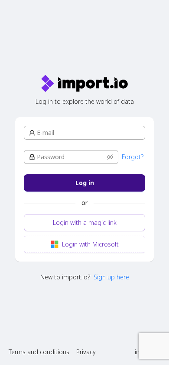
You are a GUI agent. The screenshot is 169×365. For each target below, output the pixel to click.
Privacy (86, 352)
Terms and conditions (39, 352)
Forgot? (132, 157)
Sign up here (111, 277)
